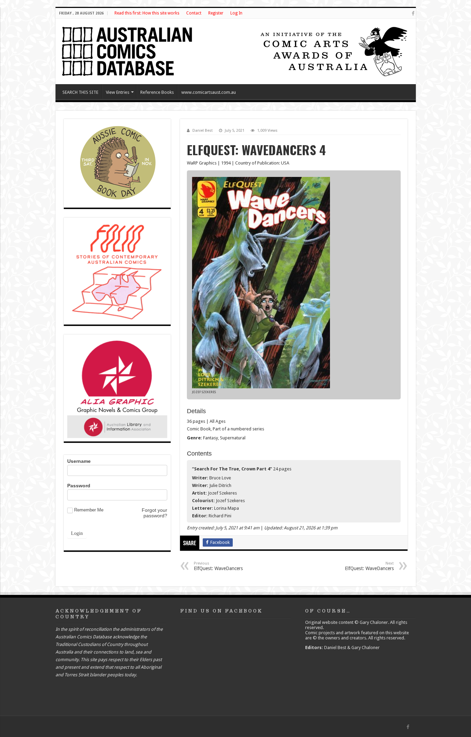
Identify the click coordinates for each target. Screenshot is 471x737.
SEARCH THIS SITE (80, 92)
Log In (236, 13)
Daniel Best (202, 130)
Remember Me (88, 509)
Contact (193, 13)
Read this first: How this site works (146, 13)
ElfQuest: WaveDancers (218, 566)
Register (215, 13)
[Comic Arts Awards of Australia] (333, 50)
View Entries (117, 92)
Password (78, 485)
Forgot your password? (154, 512)
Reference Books (157, 92)
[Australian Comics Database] (128, 50)
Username (79, 461)
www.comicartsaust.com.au (208, 92)
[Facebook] (413, 13)
